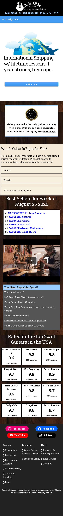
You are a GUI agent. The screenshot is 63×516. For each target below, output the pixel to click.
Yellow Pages (51, 354)
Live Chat (11, 12)
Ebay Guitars (11, 374)
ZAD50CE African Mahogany (25, 228)
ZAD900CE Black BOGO (22, 231)
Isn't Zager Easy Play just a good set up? (24, 297)
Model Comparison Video (16, 315)
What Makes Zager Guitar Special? (21, 287)
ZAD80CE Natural (19, 220)
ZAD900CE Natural (19, 216)
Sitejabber (31, 410)
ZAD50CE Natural (19, 224)
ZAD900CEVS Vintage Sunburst (27, 213)
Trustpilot (31, 354)
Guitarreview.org (11, 356)
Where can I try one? (14, 292)
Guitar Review (52, 374)
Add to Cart (31, 84)
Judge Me (11, 410)
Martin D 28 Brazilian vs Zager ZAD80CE (24, 325)
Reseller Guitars (31, 390)
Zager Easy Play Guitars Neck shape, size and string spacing (29, 309)
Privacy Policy (45, 493)
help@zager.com (28, 12)
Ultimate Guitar (52, 390)
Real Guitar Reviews (11, 392)
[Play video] (31, 260)
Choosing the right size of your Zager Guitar (25, 320)
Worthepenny (31, 374)
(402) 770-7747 (49, 12)
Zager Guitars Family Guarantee (19, 302)
